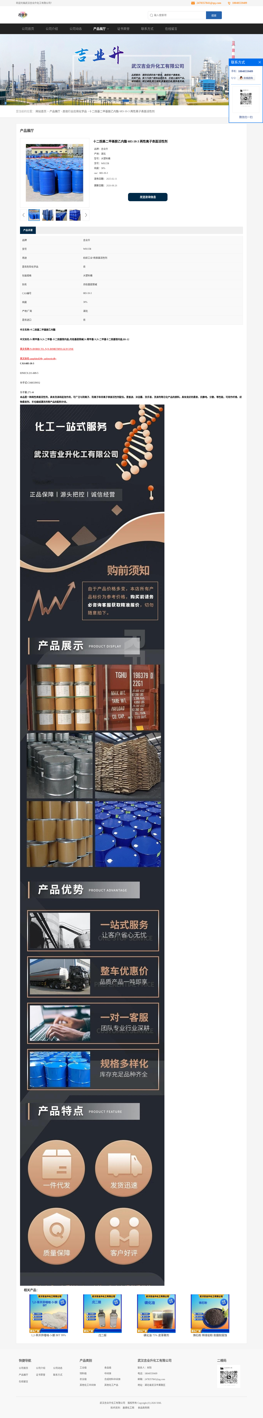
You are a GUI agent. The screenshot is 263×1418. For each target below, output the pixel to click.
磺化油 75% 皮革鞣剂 (156, 1335)
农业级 (83, 1379)
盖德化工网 (128, 1407)
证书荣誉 (123, 28)
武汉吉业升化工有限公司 (112, 1403)
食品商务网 (143, 1407)
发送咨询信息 (148, 197)
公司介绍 (52, 28)
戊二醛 (102, 1335)
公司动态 (76, 28)
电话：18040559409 (147, 1373)
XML (159, 1403)
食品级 (107, 1367)
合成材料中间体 (112, 1379)
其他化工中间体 (88, 1385)
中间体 (107, 1373)
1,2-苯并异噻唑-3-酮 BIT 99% (48, 1335)
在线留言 (171, 28)
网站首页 (41, 111)
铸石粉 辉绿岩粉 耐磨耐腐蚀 (210, 1335)
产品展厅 (99, 28)
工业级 (83, 1367)
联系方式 (147, 28)
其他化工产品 (111, 1385)
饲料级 (83, 1373)
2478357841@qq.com (209, 3)
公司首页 (28, 28)
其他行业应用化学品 (75, 111)
